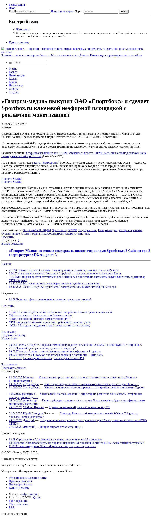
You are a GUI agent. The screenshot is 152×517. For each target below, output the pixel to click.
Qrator (37, 497)
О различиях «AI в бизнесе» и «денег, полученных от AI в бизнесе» (55, 439)
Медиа (13, 68)
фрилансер (28, 393)
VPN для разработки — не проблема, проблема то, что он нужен (50, 322)
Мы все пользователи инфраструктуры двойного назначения (54, 283)
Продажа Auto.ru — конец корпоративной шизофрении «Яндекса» (58, 351)
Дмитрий (29, 420)
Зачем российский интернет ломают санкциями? (40, 318)
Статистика (81, 233)
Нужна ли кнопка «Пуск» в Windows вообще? (78, 407)
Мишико (28, 377)
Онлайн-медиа (30, 233)
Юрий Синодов (33, 413)
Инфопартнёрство (20, 484)
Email (12, 11)
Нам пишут (16, 85)
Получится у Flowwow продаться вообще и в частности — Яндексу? (59, 354)
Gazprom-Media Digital (37, 230)
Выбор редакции (12, 243)
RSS (11, 507)
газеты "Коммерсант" (45, 162)
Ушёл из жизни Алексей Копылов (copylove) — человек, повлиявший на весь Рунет (65, 273)
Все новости (9, 364)
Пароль (67, 11)
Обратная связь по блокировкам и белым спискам (40, 315)
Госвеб (13, 72)
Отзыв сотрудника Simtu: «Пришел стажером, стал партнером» (52, 446)
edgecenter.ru (30, 494)
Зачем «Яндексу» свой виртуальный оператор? (46, 348)
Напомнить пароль (63, 11)
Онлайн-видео (10, 233)
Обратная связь (18, 504)
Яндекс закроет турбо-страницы (60, 426)
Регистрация (17, 4)
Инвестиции (17, 75)
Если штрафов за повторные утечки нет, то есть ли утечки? (50, 299)
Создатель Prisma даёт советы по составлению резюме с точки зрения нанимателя (60, 312)
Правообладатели (52, 233)
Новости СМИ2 (11, 178)
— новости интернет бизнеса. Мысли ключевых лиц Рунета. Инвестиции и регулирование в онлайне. (71, 55)
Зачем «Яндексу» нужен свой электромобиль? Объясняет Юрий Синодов (62, 286)
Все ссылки (8, 331)
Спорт (69, 233)
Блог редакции (18, 500)
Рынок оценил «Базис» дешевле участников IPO (53, 358)
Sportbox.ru (59, 230)
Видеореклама (87, 230)
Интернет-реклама (130, 230)
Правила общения (20, 481)
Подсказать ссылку (13, 335)
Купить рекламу (19, 42)
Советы (14, 88)
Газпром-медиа (107, 230)
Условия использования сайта (28, 477)
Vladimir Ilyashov (33, 407)
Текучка (14, 92)
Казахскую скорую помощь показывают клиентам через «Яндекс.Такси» (90, 384)
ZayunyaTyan (31, 384)
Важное (6, 263)
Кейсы (13, 82)
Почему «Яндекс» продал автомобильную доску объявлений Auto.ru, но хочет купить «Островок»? (79, 344)
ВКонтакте (23, 29)
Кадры (13, 78)
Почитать (7, 305)
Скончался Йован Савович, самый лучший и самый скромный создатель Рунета (63, 270)
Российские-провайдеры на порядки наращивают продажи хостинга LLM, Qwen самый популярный (76, 442)
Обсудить (7, 236)
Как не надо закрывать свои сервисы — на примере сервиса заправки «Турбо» (94, 387)
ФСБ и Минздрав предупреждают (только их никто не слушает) (49, 325)
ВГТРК (72, 230)
